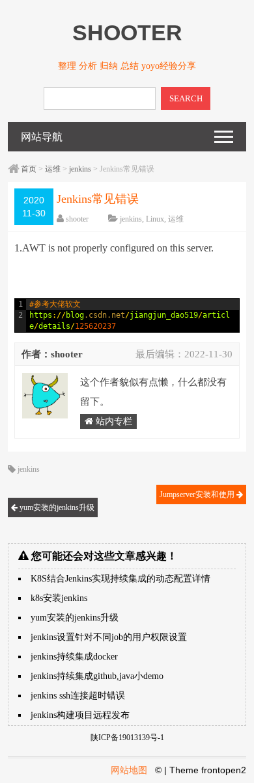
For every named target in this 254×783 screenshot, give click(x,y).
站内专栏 (112, 421)
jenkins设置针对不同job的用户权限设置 (109, 637)
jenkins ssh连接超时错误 (78, 695)
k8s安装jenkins (59, 598)
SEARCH (186, 98)
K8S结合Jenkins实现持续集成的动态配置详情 (120, 579)
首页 (28, 168)
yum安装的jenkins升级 (56, 507)
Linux (155, 219)
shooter (77, 219)
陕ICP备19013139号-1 (127, 737)
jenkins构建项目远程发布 (80, 715)
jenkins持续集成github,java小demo (97, 676)
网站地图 (129, 770)
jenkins (80, 168)
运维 (53, 168)
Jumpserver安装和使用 (198, 494)
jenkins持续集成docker (74, 656)
